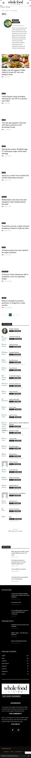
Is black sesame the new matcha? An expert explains (15, 251)
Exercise (4, 297)
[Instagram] (18, 730)
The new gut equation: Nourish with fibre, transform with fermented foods (14, 125)
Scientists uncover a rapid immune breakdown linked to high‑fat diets (15, 227)
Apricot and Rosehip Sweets (19, 641)
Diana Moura (13, 368)
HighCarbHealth (14, 399)
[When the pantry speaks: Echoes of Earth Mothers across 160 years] (6, 554)
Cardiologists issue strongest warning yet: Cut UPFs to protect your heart (14, 98)
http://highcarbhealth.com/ (14, 403)
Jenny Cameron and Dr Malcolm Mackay (19, 423)
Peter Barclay (13, 470)
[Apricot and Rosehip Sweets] (6, 643)
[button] (15, 756)
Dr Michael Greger (14, 376)
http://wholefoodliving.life (18, 25)
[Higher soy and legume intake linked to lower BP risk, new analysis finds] (15, 61)
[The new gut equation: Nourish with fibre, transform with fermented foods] (15, 114)
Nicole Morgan (13, 446)
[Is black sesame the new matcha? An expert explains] (15, 241)
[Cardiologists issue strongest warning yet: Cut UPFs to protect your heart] (15, 87)
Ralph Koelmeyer (14, 477)
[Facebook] (12, 730)
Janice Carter (13, 415)
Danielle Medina (14, 352)
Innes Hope (12, 407)
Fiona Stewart (13, 391)
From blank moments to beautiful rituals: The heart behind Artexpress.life (18, 562)
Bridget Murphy (14, 329)
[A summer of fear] (6, 604)
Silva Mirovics (13, 501)
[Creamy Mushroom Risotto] (6, 571)
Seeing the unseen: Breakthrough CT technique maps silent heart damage (14, 151)
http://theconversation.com (14, 512)
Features (4, 196)
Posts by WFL (14, 10)
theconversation (14, 509)
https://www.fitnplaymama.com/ (15, 356)
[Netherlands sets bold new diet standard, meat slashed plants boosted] (15, 191)
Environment (5, 271)
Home (3, 10)
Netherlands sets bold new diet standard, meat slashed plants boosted (14, 202)
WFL (3, 76)
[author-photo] (8, 34)
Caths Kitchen (13, 344)
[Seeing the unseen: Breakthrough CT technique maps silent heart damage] (15, 140)
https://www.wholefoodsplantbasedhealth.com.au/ (19, 428)
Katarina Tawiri (14, 431)
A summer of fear (16, 602)
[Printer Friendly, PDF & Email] (5, 8)
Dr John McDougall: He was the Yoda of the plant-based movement (19, 612)
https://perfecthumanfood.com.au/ (16, 387)
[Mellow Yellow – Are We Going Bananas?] (6, 635)
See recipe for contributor (17, 493)
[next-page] (17, 314)
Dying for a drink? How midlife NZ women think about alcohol (15, 177)
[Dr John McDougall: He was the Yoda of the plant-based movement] (6, 613)
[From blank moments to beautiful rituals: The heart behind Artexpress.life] (6, 562)
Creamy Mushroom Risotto (18, 569)
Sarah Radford (13, 485)
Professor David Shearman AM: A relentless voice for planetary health (15, 276)
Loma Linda (12, 438)
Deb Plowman (13, 360)
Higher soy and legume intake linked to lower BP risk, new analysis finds (13, 72)
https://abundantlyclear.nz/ (14, 395)
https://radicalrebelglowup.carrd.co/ (16, 458)
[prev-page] (3, 314)
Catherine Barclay (14, 337)
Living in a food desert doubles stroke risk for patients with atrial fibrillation (20, 595)
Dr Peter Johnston (14, 384)
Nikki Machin (13, 454)
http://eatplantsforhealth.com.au (15, 489)
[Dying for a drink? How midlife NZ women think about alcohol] (15, 166)
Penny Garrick (13, 462)
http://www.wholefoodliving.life (15, 473)
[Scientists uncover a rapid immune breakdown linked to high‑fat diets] (15, 217)
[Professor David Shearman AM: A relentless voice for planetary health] (15, 265)
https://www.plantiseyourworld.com (16, 434)
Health (3, 67)
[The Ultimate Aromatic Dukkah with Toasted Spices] (6, 579)
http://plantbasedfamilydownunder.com (17, 364)
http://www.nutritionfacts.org (15, 379)
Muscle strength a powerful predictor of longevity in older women (13, 303)
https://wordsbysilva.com (14, 505)
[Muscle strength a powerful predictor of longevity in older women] (15, 292)
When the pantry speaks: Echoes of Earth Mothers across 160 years (20, 553)
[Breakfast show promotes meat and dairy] (6, 627)
